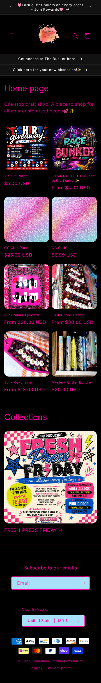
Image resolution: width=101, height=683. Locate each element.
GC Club (59, 248)
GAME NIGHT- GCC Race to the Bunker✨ (73, 178)
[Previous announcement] (10, 7)
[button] (11, 36)
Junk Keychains (18, 382)
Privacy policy (59, 668)
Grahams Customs (48, 661)
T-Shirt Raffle (16, 176)
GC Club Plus (15, 248)
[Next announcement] (90, 7)
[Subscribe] (83, 583)
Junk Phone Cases (68, 315)
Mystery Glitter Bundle (71, 382)
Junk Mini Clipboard (21, 315)
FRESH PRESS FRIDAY (30, 530)
